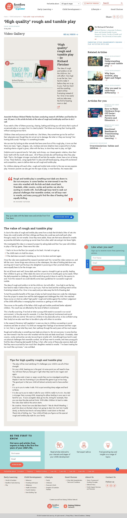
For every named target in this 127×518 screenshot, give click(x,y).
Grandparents (109, 42)
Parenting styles (95, 42)
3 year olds (72, 471)
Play (89, 44)
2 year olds (62, 471)
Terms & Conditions (80, 516)
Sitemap (88, 516)
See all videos (69, 34)
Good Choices (71, 477)
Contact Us (111, 477)
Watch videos (93, 3)
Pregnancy (30, 471)
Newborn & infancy (41, 471)
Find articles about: (53, 4)
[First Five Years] (15, 6)
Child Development (15, 17)
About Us (89, 477)
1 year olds (53, 471)
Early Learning (10, 477)
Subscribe (98, 268)
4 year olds (81, 471)
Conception (20, 471)
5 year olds (91, 471)
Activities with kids (100, 44)
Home (6, 17)
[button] (63, 217)
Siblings (118, 42)
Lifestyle (49, 477)
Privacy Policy (69, 516)
